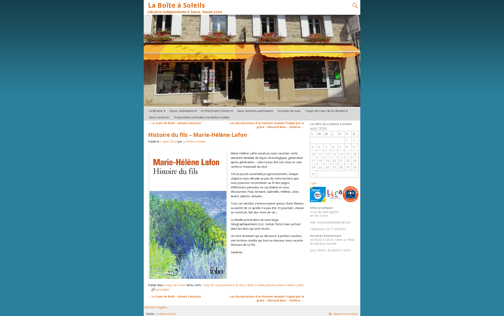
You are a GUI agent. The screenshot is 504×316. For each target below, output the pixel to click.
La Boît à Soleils (254, 285)
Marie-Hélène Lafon (290, 285)
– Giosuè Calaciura (174, 123)
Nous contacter (159, 117)
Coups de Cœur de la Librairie (325, 111)
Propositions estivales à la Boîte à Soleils (202, 117)
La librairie (156, 111)
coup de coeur (212, 285)
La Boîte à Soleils (176, 5)
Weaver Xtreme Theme (346, 314)
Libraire (271, 285)
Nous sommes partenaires (255, 111)
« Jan (313, 183)
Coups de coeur (175, 285)
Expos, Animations (181, 111)
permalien (162, 289)
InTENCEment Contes (215, 111)
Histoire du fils (233, 285)
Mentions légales (155, 307)
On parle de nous (289, 111)
